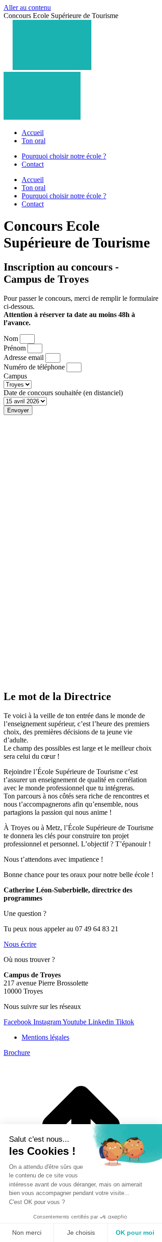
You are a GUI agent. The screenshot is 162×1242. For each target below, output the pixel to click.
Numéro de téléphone (35, 367)
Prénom (15, 348)
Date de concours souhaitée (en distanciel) (63, 393)
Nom (12, 338)
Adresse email (24, 357)
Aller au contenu (27, 7)
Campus (15, 376)
